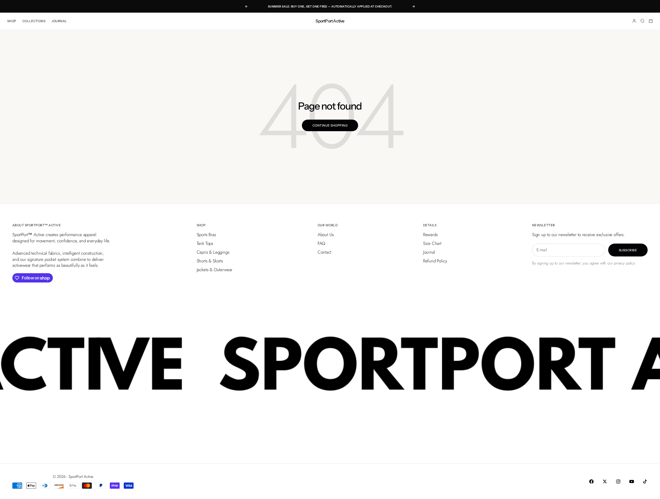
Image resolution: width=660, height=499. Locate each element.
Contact (324, 252)
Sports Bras (206, 234)
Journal (429, 252)
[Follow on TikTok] (645, 481)
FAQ (321, 243)
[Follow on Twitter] (604, 481)
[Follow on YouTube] (631, 481)
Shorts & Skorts (210, 261)
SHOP (11, 21)
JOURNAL (59, 21)
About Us (326, 234)
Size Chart (432, 243)
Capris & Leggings (213, 252)
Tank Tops (205, 243)
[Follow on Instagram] (618, 481)
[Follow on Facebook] (591, 481)
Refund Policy (435, 261)
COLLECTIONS (33, 21)
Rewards (430, 234)
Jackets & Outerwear (215, 270)
